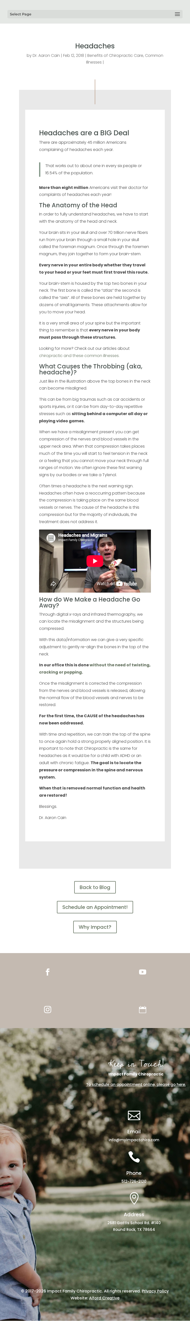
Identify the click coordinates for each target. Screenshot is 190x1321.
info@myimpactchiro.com (134, 1139)
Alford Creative (104, 1298)
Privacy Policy (155, 1291)
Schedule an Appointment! (95, 907)
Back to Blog (95, 887)
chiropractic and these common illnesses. (79, 355)
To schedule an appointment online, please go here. (136, 1084)
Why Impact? (95, 927)
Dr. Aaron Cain (46, 55)
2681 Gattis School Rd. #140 (134, 1222)
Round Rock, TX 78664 (134, 1229)
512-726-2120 (133, 1181)
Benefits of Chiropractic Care (115, 55)
